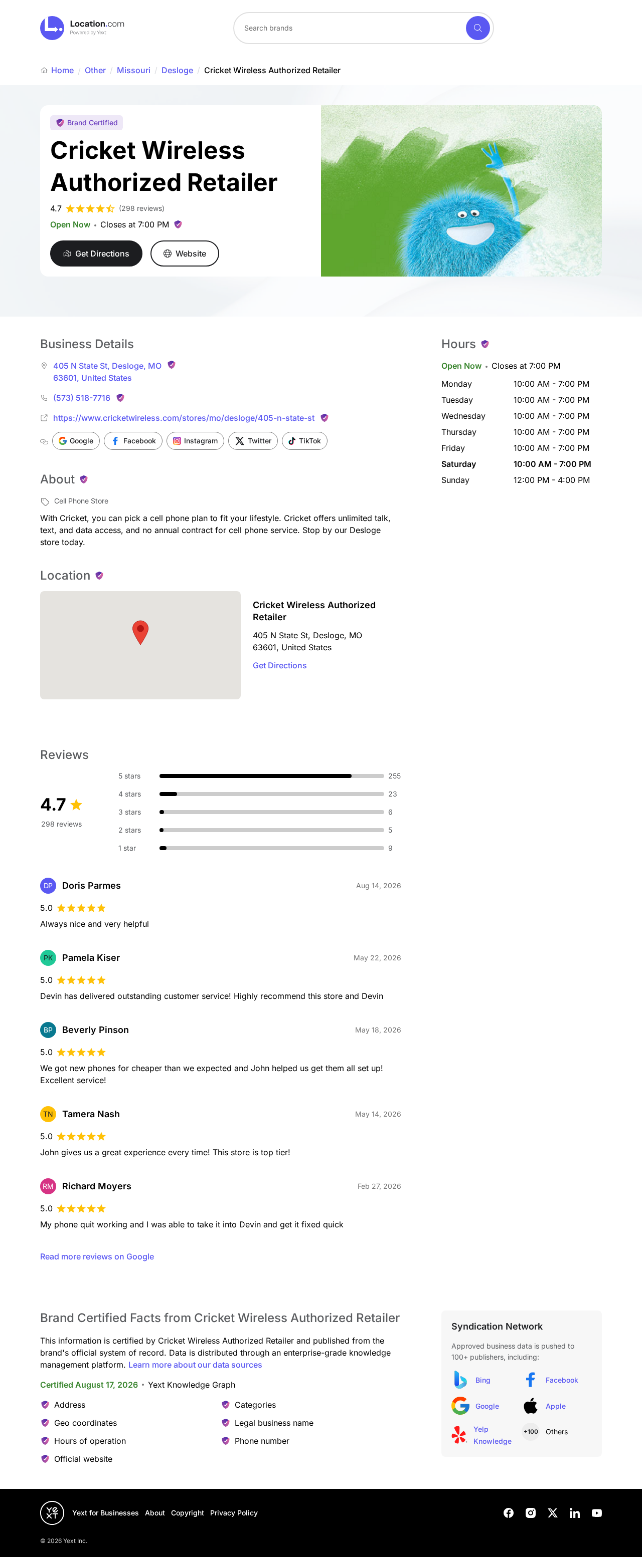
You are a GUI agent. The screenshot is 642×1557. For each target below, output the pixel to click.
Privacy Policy (234, 1512)
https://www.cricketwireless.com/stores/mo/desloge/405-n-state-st (183, 418)
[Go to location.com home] (82, 28)
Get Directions (280, 665)
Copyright (187, 1512)
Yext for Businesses (105, 1512)
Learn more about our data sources (195, 1365)
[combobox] (363, 28)
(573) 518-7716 (81, 398)
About (155, 1512)
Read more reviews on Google (97, 1256)
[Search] (478, 28)
